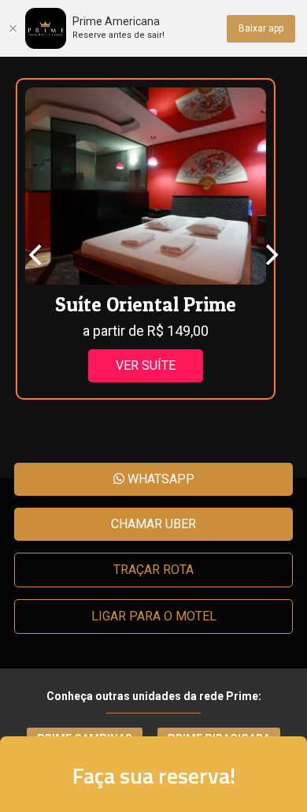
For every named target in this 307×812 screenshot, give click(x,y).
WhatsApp (159, 478)
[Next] (270, 254)
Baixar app (261, 28)
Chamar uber (153, 523)
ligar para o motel (153, 616)
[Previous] (37, 254)
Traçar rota (153, 569)
